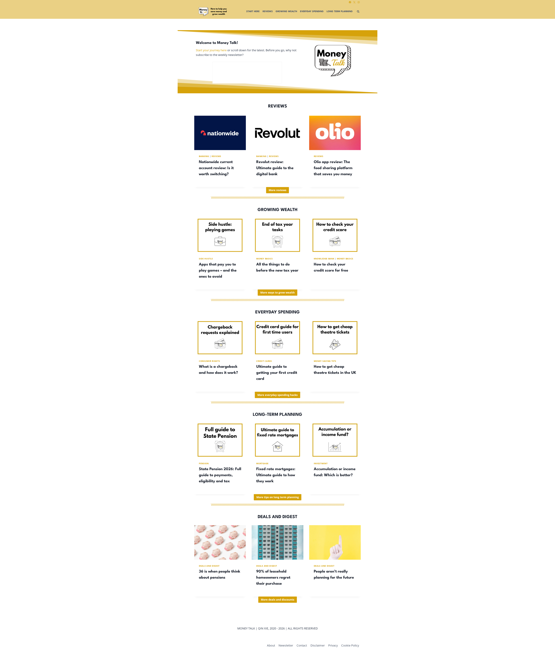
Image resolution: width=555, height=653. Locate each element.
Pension (204, 463)
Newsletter (286, 645)
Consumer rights (209, 361)
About (271, 645)
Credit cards (264, 361)
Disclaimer (317, 645)
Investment (321, 463)
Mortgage (262, 463)
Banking (204, 156)
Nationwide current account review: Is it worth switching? (216, 168)
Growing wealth (286, 11)
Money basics (264, 258)
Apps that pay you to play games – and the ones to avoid (218, 270)
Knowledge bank (324, 258)
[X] (354, 2)
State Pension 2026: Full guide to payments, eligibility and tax (220, 475)
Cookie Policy (350, 645)
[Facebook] (350, 2)
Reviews (268, 11)
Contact (302, 645)
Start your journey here (211, 50)
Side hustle (206, 258)
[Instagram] (358, 2)
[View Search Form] (358, 11)
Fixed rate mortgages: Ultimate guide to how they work (275, 475)
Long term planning (340, 11)
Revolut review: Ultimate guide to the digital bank (275, 168)
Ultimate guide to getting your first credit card (276, 373)
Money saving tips (325, 361)
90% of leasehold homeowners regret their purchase (273, 578)
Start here (253, 11)
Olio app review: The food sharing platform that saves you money (333, 168)
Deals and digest (209, 565)
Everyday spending (312, 11)
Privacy (333, 645)
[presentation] (220, 133)
